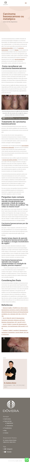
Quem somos (7, 419)
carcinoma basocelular (7, 48)
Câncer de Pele (6, 21)
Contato (6, 433)
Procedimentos (8, 428)
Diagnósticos (14, 21)
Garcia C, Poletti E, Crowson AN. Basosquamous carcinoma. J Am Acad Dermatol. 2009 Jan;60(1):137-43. (15, 326)
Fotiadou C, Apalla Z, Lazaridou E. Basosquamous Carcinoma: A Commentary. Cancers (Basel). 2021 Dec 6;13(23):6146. (15, 332)
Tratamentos (9, 425)
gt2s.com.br (19, 460)
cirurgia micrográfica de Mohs (9, 159)
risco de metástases (20, 59)
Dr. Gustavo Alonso (10, 383)
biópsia (16, 50)
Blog (5, 430)
